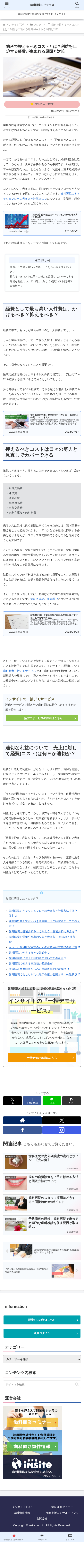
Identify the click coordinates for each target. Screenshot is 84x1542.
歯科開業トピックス (42, 4)
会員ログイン (42, 1333)
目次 (37, 260)
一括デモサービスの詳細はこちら (42, 718)
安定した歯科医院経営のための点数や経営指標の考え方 (43, 947)
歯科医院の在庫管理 (42, 598)
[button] (71, 1100)
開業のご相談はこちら (42, 1319)
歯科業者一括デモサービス (19, 670)
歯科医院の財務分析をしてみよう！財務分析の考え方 (41, 931)
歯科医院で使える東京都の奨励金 (29, 963)
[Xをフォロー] (61, 1120)
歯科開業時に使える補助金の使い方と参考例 (36, 958)
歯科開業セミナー (62, 1506)
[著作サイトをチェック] (22, 1120)
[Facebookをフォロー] (22, 1130)
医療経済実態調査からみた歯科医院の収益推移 (37, 969)
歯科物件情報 (22, 1512)
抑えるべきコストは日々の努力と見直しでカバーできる (41, 276)
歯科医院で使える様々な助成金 (28, 952)
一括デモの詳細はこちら (42, 1057)
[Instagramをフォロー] (61, 1130)
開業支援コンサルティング (62, 1512)
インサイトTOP (21, 1506)
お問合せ (42, 1518)
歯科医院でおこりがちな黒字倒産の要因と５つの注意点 (43, 974)
